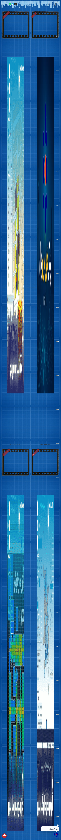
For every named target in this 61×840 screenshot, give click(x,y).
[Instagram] (15, 4)
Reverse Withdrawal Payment (45, 444)
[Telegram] (13, 4)
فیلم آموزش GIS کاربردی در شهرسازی (16, 444)
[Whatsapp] (10, 4)
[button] (48, 4)
